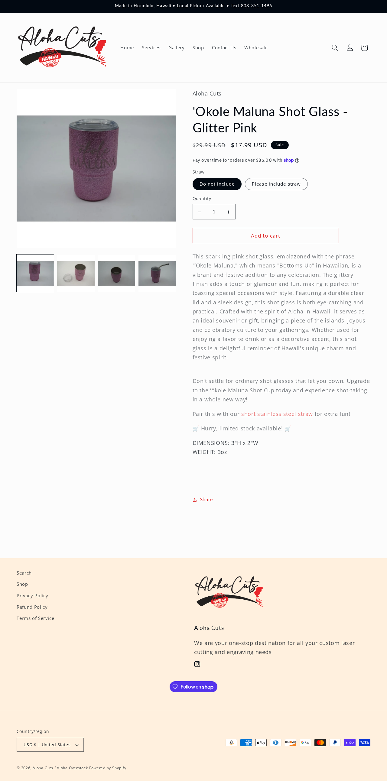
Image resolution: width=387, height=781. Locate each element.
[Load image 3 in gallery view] (116, 273)
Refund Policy (32, 607)
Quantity (202, 199)
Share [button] (206, 500)
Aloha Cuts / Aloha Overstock (60, 767)
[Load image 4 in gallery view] (157, 273)
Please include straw (276, 184)
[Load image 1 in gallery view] (35, 273)
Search (24, 573)
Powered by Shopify (107, 767)
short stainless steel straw (277, 414)
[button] (335, 48)
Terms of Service (35, 618)
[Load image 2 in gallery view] (75, 273)
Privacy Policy (32, 595)
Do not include (217, 184)
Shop (22, 584)
